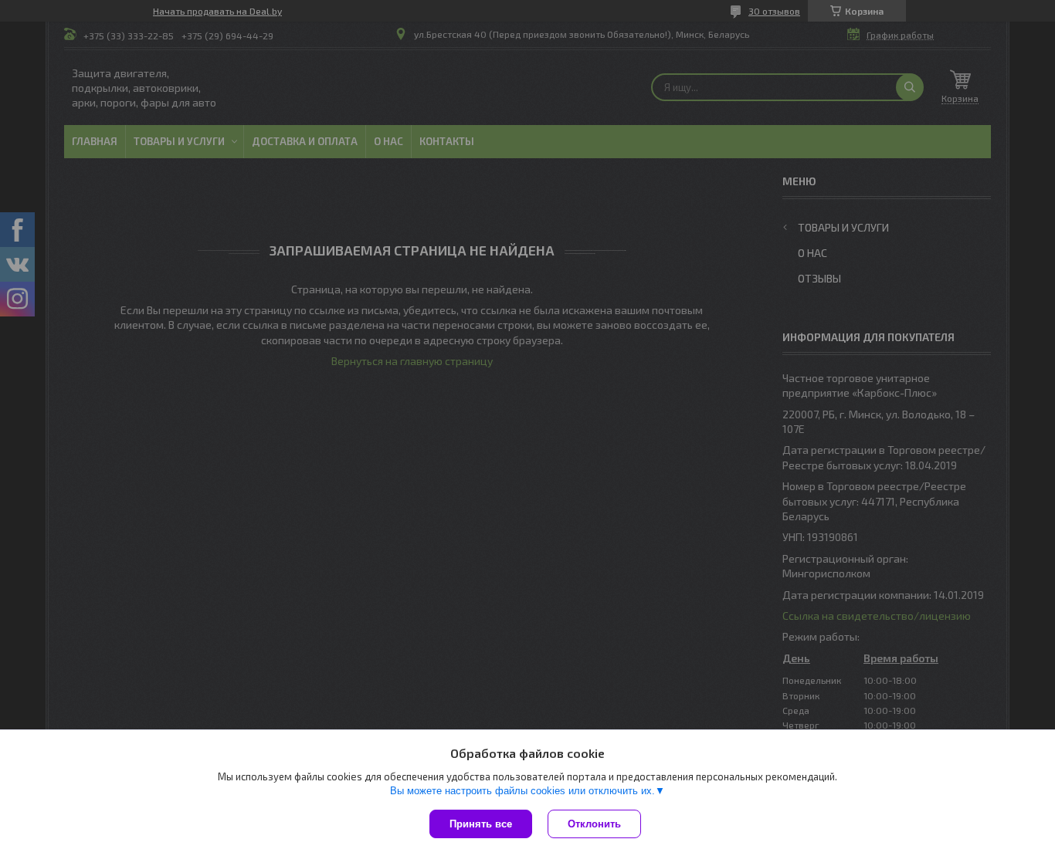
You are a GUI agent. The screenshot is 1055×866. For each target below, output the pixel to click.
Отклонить (594, 824)
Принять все (480, 824)
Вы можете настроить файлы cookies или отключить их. (522, 791)
